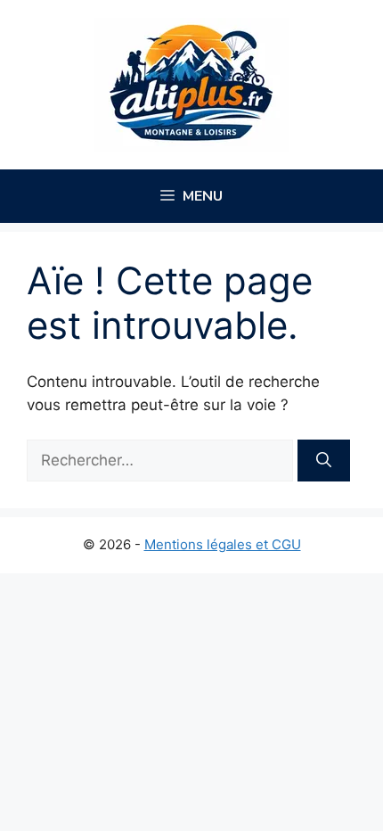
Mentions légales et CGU (222, 544)
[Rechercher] (323, 461)
